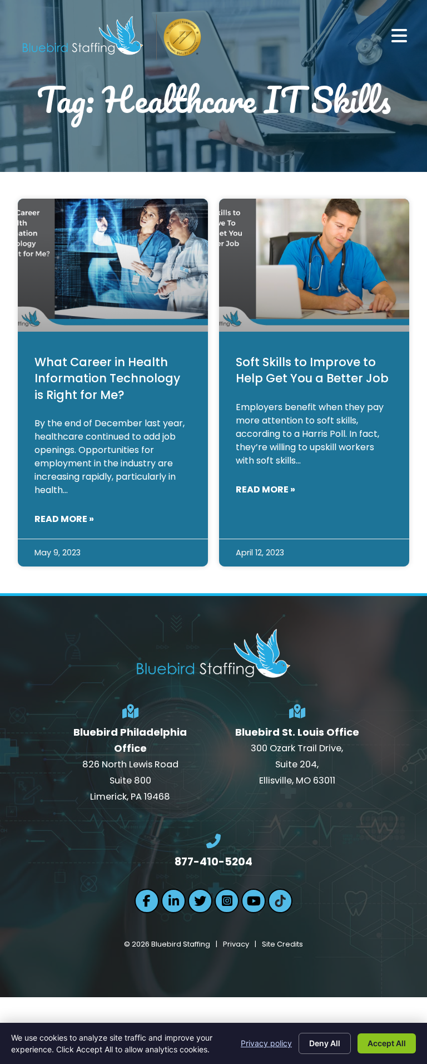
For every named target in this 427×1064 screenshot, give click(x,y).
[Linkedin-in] (173, 901)
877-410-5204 (213, 861)
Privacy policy (266, 1043)
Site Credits (282, 944)
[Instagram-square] (227, 901)
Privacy (236, 944)
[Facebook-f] (147, 901)
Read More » (64, 519)
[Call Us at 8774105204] (213, 841)
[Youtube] (253, 901)
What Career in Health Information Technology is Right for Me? (107, 378)
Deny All (324, 1043)
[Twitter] (200, 901)
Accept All (387, 1043)
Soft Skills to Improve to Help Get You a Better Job (312, 370)
